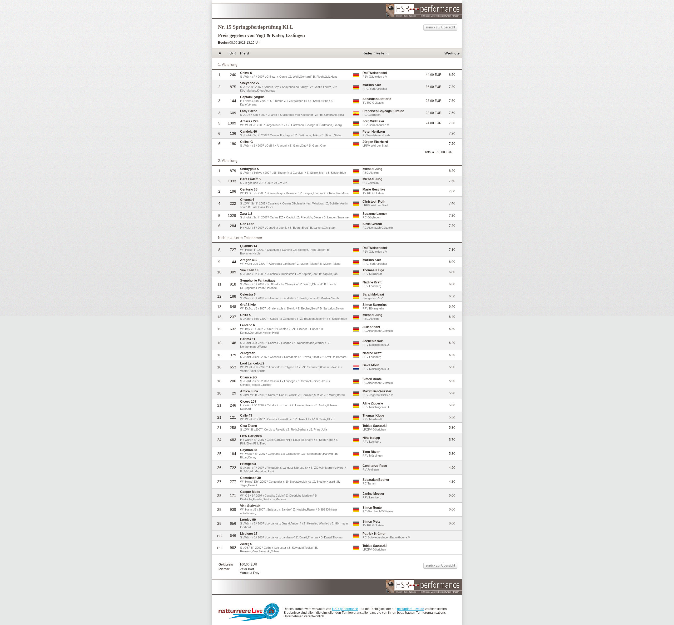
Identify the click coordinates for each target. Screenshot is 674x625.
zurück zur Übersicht (440, 27)
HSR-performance (345, 609)
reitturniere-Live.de (410, 609)
